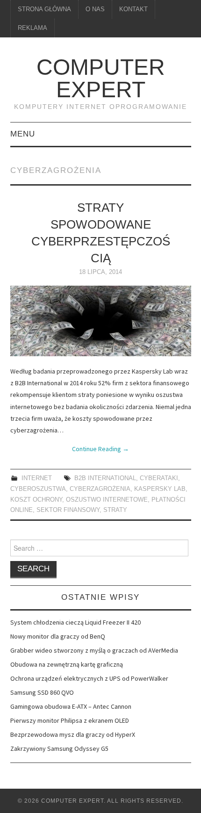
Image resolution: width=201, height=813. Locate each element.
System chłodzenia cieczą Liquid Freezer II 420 (75, 622)
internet (37, 478)
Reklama (32, 28)
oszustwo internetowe (107, 499)
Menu (22, 134)
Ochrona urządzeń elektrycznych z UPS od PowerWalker (89, 678)
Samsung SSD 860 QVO (42, 692)
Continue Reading (100, 449)
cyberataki (159, 478)
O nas (95, 9)
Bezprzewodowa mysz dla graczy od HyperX (72, 734)
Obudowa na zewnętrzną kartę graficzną (66, 664)
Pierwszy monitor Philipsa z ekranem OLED (69, 720)
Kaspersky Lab (160, 489)
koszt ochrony (36, 499)
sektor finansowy (68, 510)
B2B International (105, 478)
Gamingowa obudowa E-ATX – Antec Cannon (70, 706)
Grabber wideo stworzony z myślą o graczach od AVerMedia (94, 650)
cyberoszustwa (38, 489)
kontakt (133, 9)
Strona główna (44, 9)
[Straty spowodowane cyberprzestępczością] (100, 321)
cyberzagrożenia (100, 489)
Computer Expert (100, 78)
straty (115, 510)
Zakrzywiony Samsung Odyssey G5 (59, 748)
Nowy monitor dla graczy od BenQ (57, 636)
